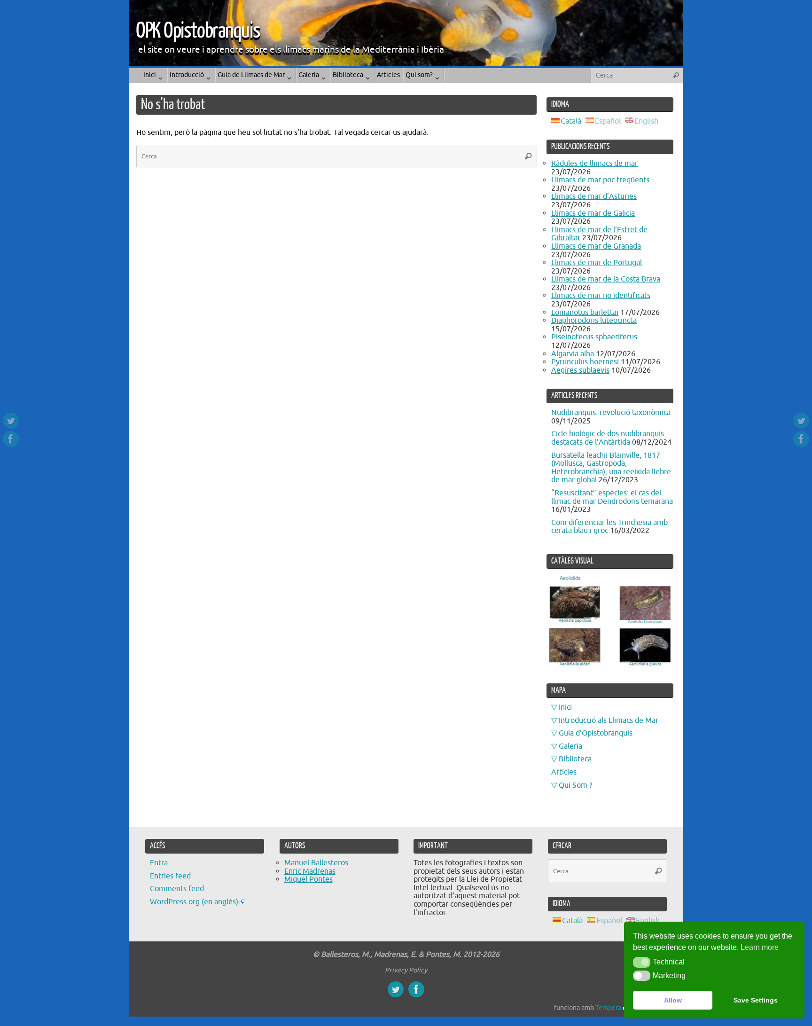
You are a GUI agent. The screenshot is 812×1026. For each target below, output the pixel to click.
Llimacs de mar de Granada (596, 246)
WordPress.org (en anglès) (194, 902)
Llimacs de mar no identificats (600, 295)
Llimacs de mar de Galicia (593, 213)
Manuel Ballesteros (316, 863)
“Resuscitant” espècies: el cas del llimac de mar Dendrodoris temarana (612, 497)
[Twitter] (11, 421)
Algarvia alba (572, 354)
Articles (564, 772)
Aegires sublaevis (580, 370)
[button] (641, 962)
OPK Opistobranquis (198, 31)
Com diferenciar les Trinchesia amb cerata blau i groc (609, 527)
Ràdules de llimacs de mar (594, 163)
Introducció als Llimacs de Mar (608, 720)
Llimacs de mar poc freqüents (600, 180)
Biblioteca (575, 759)
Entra (159, 863)
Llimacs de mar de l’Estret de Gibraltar (599, 234)
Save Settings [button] (756, 1000)
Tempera (608, 1007)
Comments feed (177, 888)
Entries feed (170, 876)
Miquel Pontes (308, 879)
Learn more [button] (760, 947)
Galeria (570, 746)
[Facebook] (11, 439)
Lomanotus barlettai (584, 312)
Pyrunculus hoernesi (585, 362)
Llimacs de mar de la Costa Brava (605, 279)
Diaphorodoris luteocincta (594, 320)
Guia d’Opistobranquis (595, 733)
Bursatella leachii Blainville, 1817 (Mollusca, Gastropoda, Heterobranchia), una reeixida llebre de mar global (611, 468)
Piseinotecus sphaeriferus (594, 337)
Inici (565, 707)
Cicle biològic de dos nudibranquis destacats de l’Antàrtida (607, 438)
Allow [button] (673, 1000)
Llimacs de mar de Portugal (596, 262)
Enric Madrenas (310, 871)
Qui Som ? (575, 785)
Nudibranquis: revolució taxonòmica (611, 412)
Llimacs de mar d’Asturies (594, 196)
